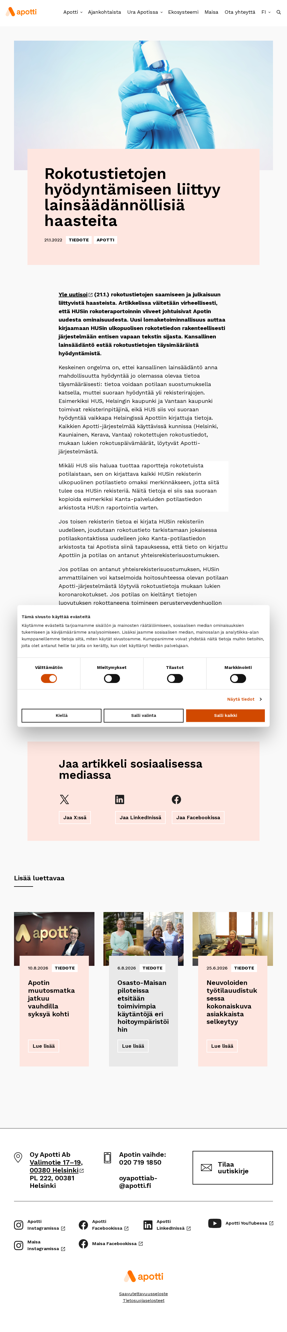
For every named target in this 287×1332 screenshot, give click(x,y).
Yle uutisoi (75, 294)
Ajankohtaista (104, 12)
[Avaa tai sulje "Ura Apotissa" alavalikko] (161, 12)
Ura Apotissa (142, 12)
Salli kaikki (225, 715)
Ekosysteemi (183, 12)
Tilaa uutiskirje (233, 1167)
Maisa (211, 12)
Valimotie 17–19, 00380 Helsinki (57, 1166)
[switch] (112, 678)
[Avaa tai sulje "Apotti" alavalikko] (81, 12)
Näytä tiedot (240, 699)
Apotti (70, 12)
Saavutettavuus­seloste (143, 1293)
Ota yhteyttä (239, 12)
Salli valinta (143, 715)
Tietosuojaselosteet (144, 1300)
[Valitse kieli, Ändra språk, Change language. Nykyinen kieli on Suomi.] (269, 12)
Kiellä (62, 715)
